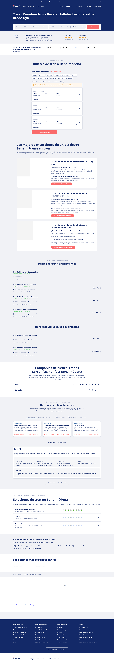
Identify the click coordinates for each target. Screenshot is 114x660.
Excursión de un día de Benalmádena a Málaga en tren (73, 162)
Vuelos (37, 6)
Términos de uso (41, 659)
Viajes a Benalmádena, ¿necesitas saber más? (27, 546)
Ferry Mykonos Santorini (86, 630)
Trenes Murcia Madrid (20, 627)
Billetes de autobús (41, 624)
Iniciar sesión (97, 6)
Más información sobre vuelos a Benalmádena (27, 548)
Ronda (46, 78)
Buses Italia (38, 627)
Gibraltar (49, 75)
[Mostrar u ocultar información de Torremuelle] (98, 526)
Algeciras (53, 78)
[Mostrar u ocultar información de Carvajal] (98, 517)
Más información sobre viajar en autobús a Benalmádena (74, 546)
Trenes (24, 6)
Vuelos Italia (61, 635)
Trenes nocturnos (18, 637)
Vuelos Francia (61, 637)
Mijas (34, 78)
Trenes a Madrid (17, 566)
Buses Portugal (40, 637)
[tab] (31, 417)
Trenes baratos (17, 630)
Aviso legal (31, 659)
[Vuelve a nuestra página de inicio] (18, 6)
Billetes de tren (18, 624)
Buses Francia (39, 632)
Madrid (74, 75)
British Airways (61, 630)
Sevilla (40, 78)
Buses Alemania (40, 635)
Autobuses (31, 6)
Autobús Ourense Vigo (42, 630)
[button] (54, 27)
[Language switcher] (69, 6)
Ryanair (59, 632)
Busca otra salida (56, 72)
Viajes (81, 624)
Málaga (34, 75)
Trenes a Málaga (40, 566)
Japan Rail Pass (83, 627)
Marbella (42, 75)
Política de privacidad (55, 659)
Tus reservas (79, 6)
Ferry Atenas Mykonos (86, 632)
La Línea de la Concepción (62, 75)
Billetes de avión (62, 624)
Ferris (42, 6)
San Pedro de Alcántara (65, 78)
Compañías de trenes (19, 632)
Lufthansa (60, 627)
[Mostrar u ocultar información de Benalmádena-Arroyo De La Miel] (98, 510)
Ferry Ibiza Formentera (86, 637)
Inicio (14, 575)
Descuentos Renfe (18, 635)
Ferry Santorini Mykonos (86, 635)
